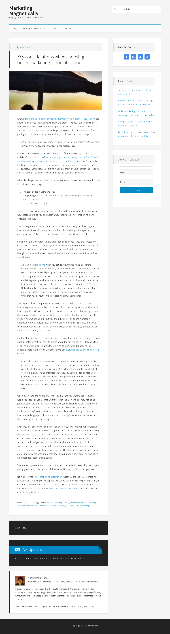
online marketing (76, 502)
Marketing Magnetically (24, 11)
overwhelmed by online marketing (82, 349)
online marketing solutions (64, 506)
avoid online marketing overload (57, 502)
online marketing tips (82, 506)
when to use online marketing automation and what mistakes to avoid (60, 118)
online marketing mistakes (64, 488)
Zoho (70, 161)
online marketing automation (47, 476)
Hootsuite (44, 161)
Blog (28, 502)
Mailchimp (40, 264)
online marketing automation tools (40, 506)
